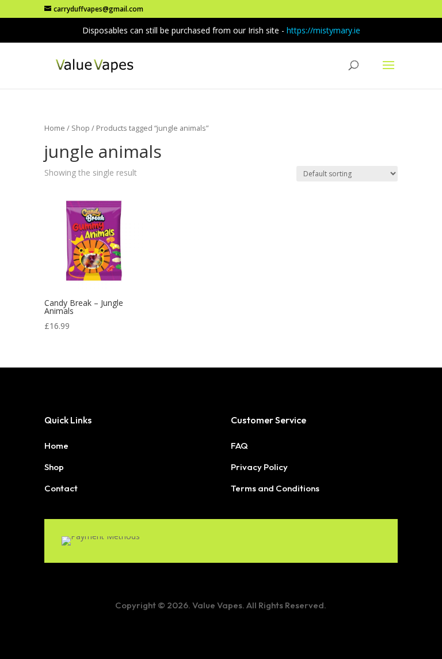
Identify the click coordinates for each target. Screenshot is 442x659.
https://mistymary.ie (323, 30)
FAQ (239, 445)
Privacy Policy (259, 466)
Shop (80, 128)
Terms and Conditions (275, 488)
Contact (61, 488)
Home (54, 128)
